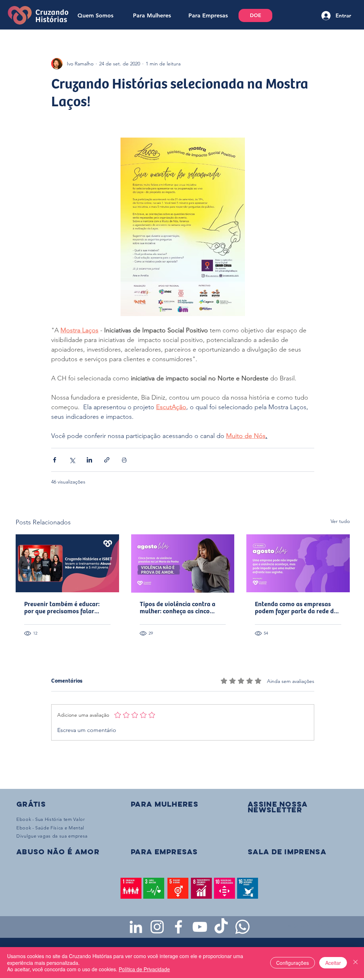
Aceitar (333, 962)
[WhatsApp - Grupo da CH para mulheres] (242, 927)
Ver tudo (340, 521)
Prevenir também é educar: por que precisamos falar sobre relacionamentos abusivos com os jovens (62, 608)
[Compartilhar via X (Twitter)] (72, 459)
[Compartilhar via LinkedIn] (89, 459)
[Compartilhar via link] (106, 459)
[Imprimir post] (124, 459)
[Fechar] (355, 962)
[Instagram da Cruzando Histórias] (157, 927)
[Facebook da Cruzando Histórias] (178, 927)
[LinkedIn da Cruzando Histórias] (136, 927)
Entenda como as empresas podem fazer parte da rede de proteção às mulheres (296, 608)
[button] (277, 807)
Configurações (292, 962)
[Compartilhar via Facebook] (54, 459)
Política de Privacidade (144, 969)
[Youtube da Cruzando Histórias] (200, 927)
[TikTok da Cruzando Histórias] (221, 927)
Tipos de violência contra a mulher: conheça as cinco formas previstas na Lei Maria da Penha (181, 608)
